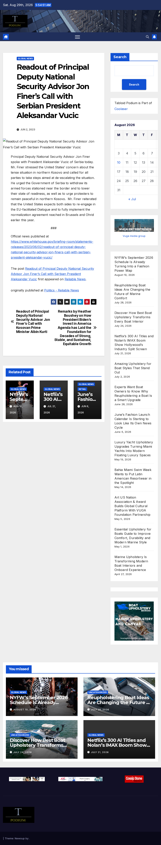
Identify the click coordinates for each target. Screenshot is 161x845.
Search (119, 57)
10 (118, 162)
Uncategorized (98, 692)
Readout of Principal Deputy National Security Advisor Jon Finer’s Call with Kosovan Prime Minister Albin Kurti (33, 321)
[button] (147, 37)
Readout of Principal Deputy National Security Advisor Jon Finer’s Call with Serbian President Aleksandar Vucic (52, 274)
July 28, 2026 (100, 709)
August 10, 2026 (24, 709)
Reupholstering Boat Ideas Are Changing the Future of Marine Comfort (119, 702)
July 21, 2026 (100, 752)
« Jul (132, 199)
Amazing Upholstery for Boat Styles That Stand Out (132, 368)
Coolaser (121, 109)
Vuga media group (134, 235)
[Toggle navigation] (77, 37)
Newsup (20, 838)
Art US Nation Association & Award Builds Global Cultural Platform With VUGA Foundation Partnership (132, 506)
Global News (25, 58)
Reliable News (75, 279)
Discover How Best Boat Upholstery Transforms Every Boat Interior (133, 317)
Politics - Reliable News (61, 290)
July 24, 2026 (22, 752)
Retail (82, 389)
